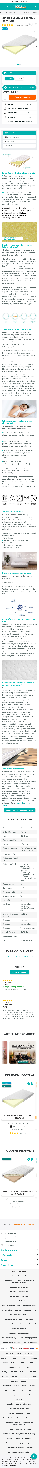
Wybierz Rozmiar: (12, 73)
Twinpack (19, 803)
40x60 (24, 1386)
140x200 (14, 1363)
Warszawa (29, 1319)
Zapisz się (30, 1224)
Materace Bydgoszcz (29, 1338)
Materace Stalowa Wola (11, 1342)
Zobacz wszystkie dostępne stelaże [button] (19, 810)
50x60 (32, 1386)
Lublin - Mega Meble (9, 1324)
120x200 (5, 1363)
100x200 (34, 1358)
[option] (23, 1052)
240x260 (24, 1381)
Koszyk (36, 6)
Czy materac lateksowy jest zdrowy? (19, 1447)
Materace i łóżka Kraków (19, 1287)
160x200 (24, 1363)
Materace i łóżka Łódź (28, 1324)
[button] (36, 24)
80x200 (16, 1358)
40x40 (16, 1386)
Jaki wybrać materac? (24, 1404)
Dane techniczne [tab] (13, 137)
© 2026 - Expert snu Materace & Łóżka (14, 1457)
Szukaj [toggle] (8, 6)
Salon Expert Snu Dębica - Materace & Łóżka (19, 1305)
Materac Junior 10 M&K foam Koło (17, 1115)
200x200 (12, 1367)
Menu (3, 6)
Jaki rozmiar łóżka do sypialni (19, 1452)
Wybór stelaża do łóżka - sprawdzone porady (19, 1418)
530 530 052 (24, 1)
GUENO (19, 1353)
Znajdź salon (9, 1245)
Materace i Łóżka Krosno (19, 1296)
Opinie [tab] (9, 146)
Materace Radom (30, 1342)
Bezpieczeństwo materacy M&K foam (19, 956)
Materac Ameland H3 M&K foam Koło (18, 1191)
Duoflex (27, 803)
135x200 (14, 1372)
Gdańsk (18, 1310)
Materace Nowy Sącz (10, 1338)
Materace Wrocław (19, 1328)
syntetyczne (29, 1395)
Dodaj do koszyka (22, 97)
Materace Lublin (30, 1310)
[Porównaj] (28, 1083)
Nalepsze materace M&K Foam (19, 1429)
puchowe (7, 1395)
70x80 (23, 1390)
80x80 (31, 1390)
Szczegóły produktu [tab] (14, 133)
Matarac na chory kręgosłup (19, 1413)
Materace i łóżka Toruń (13, 1319)
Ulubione (31, 6)
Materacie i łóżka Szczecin (19, 1333)
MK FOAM (28, 1353)
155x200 (33, 1372)
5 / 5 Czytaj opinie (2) (21, 25)
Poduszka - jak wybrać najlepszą (19, 1438)
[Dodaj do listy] (32, 24)
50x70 (15, 1390)
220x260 (14, 1381)
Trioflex (5, 805)
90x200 (25, 1358)
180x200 (33, 1363)
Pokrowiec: (20, 87)
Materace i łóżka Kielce (19, 1292)
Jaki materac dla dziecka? (19, 1409)
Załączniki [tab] (10, 141)
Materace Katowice (19, 1301)
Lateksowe (5, 1358)
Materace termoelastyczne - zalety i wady (19, 1434)
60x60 (7, 1390)
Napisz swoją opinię (19, 972)
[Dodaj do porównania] (29, 24)
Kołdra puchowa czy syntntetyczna (19, 1443)
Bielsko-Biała (7, 1310)
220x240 (33, 1376)
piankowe (18, 1395)
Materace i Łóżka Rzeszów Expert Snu (19, 1276)
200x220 (24, 1376)
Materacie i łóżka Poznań (19, 1315)
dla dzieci (19, 1399)
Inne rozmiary (24, 1367)
